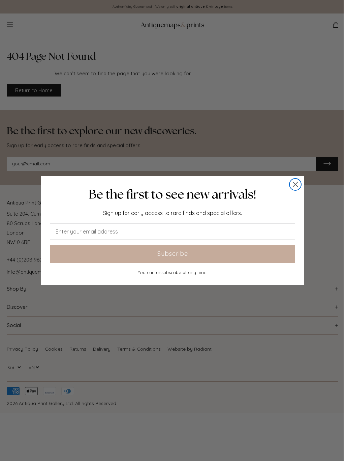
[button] (172, 194)
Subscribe (172, 253)
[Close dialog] (295, 184)
